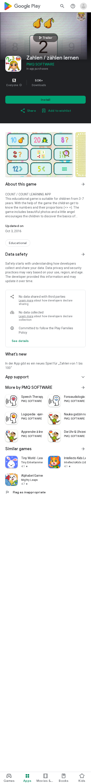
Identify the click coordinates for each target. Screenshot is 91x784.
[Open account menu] (83, 6)
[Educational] (17, 243)
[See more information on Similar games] (83, 449)
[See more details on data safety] (20, 341)
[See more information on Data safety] (83, 254)
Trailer (45, 37)
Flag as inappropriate (25, 492)
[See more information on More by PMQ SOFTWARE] (83, 387)
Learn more (26, 300)
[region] (45, 82)
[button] (20, 85)
